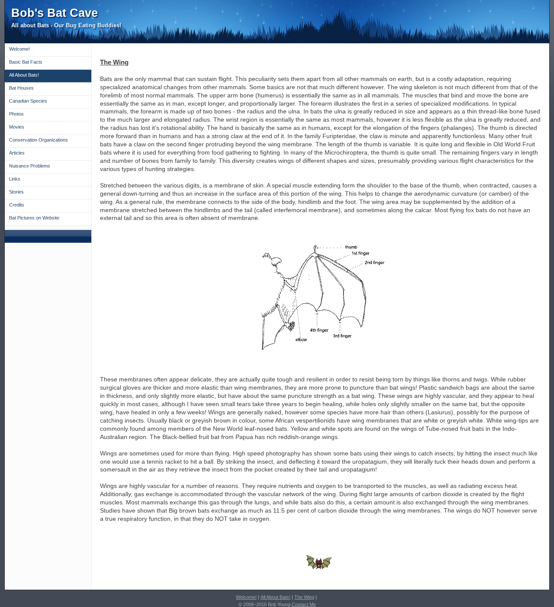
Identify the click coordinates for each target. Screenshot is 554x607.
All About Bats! (24, 74)
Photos (16, 113)
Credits (16, 204)
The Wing (304, 597)
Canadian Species (28, 100)
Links (14, 178)
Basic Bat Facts (25, 62)
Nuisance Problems (29, 165)
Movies (16, 126)
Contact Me (304, 604)
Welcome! (19, 49)
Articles (17, 152)
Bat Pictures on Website (34, 217)
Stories (16, 191)
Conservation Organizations (38, 139)
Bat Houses (21, 87)
